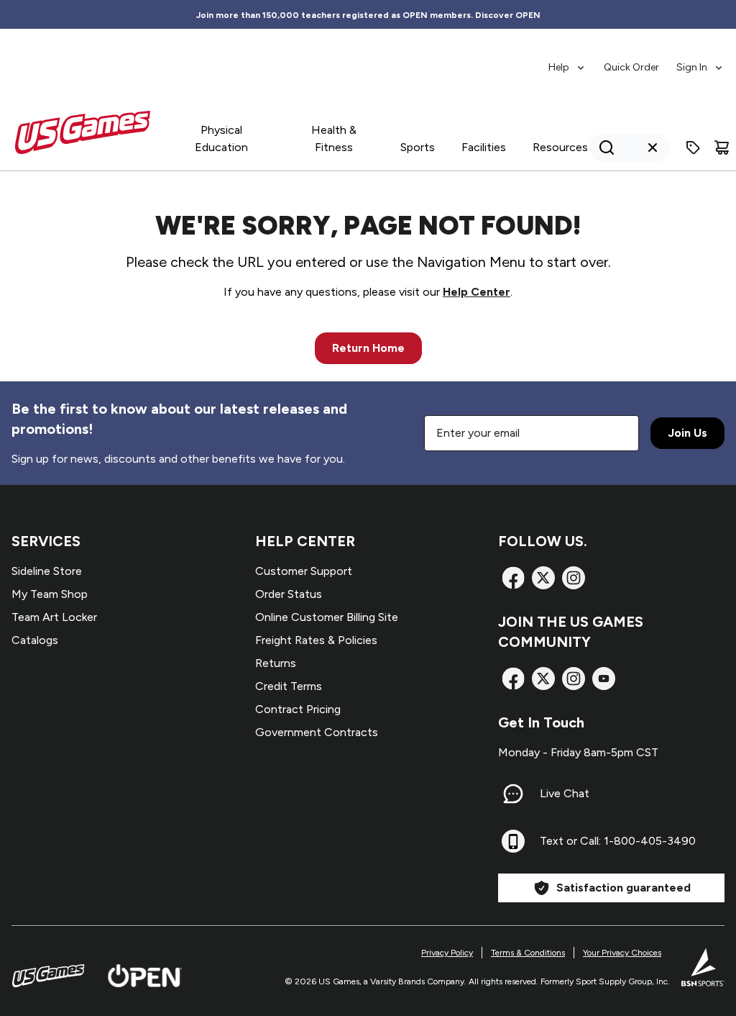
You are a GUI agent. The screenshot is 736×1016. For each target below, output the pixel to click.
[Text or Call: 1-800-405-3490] (513, 841)
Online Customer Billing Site (326, 617)
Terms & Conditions (528, 953)
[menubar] (636, 60)
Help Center (476, 292)
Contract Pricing (298, 709)
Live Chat (564, 793)
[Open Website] (145, 975)
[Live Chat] (513, 794)
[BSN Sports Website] (702, 967)
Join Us (687, 433)
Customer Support (303, 571)
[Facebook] (513, 578)
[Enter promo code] (692, 147)
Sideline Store (47, 571)
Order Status (288, 594)
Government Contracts (316, 732)
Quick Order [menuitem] (631, 67)
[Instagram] (573, 578)
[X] (543, 578)
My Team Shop (50, 594)
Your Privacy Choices (622, 953)
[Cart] (721, 147)
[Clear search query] (652, 147)
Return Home (368, 348)
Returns (275, 663)
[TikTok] (604, 678)
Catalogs (35, 640)
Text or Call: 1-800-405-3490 (618, 841)
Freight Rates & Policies (316, 640)
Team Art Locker (54, 617)
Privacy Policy (447, 953)
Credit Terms (288, 686)
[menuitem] (567, 60)
